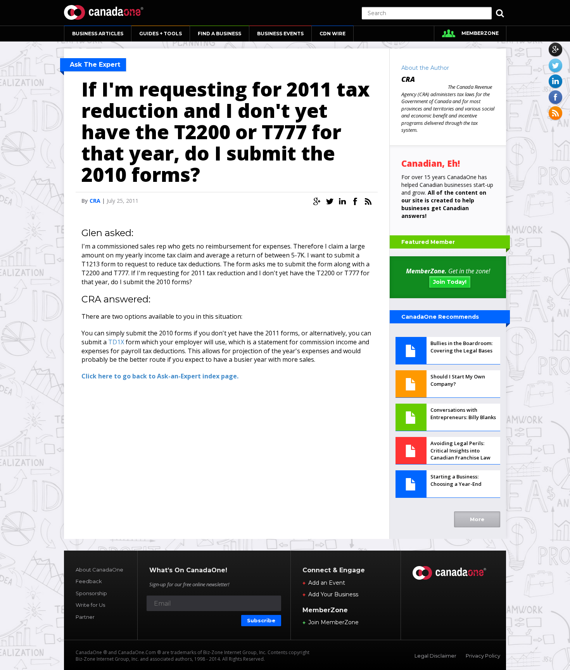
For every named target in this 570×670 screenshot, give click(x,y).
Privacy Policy (483, 656)
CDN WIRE (332, 33)
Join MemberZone (333, 622)
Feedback (89, 581)
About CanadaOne (99, 569)
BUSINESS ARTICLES (97, 33)
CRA (95, 200)
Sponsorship (91, 593)
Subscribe (261, 620)
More (477, 519)
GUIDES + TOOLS (160, 33)
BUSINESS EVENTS (280, 33)
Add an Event (326, 582)
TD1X (116, 342)
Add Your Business (333, 594)
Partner (85, 617)
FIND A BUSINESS (219, 33)
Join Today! (449, 281)
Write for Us (90, 605)
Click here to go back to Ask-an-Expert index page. (159, 376)
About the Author (425, 67)
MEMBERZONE (480, 33)
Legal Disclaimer (435, 656)
